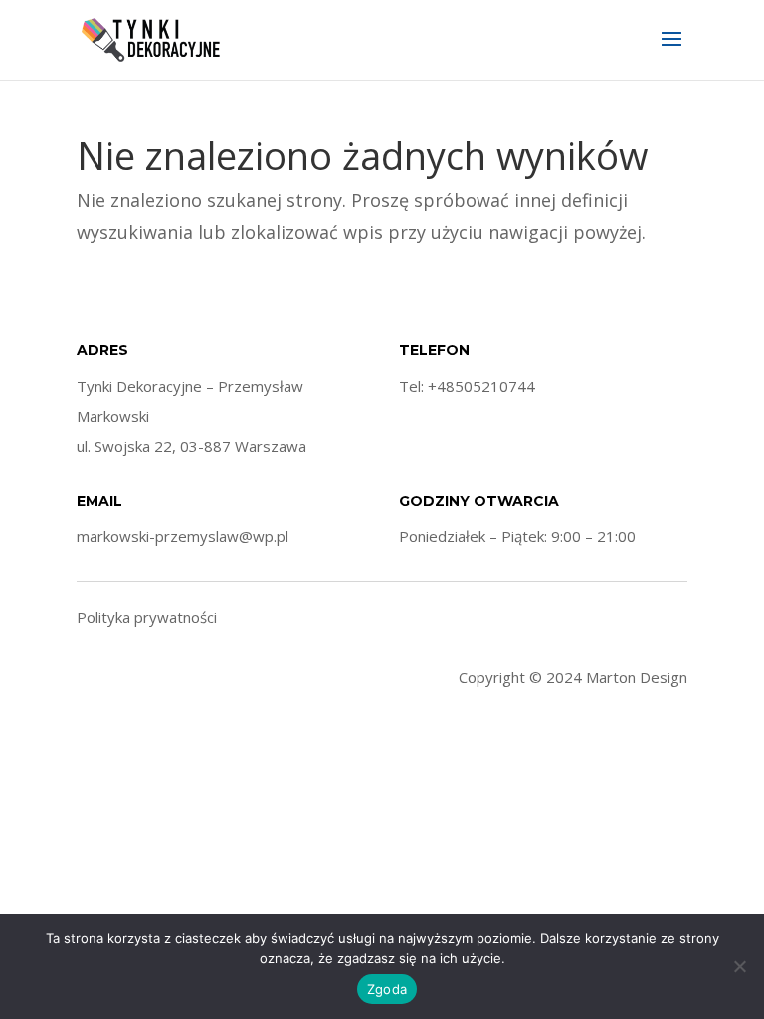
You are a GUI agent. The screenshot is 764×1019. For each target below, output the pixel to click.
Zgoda (387, 989)
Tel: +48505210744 (467, 386)
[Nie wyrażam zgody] (739, 966)
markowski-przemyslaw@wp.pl (182, 536)
